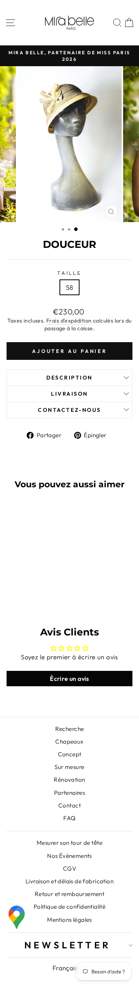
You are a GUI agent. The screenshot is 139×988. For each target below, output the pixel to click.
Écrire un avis (69, 678)
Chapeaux (69, 741)
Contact (69, 805)
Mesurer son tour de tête (69, 842)
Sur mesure (69, 767)
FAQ (69, 818)
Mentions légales (69, 919)
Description (69, 377)
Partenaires (69, 792)
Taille (69, 273)
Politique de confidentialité (70, 906)
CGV (69, 868)
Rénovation (69, 779)
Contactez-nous (69, 409)
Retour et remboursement (70, 894)
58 (69, 287)
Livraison (69, 393)
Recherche (69, 728)
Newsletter (67, 945)
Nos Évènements (69, 855)
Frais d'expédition (69, 320)
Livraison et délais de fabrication (69, 881)
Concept (69, 754)
